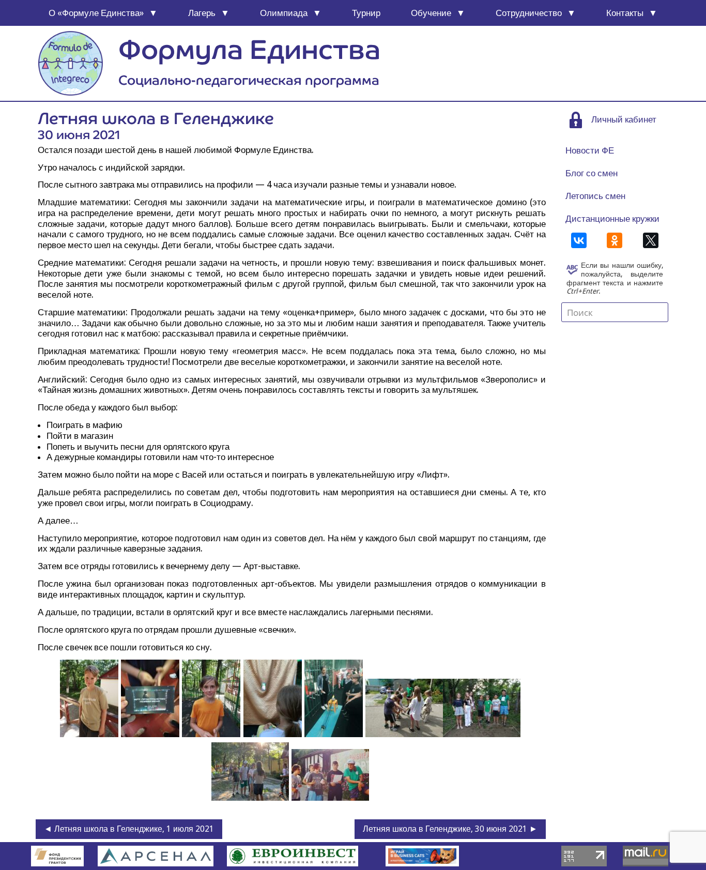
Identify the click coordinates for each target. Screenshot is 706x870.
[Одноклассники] (614, 240)
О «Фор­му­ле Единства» (96, 13)
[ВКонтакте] (579, 240)
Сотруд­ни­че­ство (529, 13)
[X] (650, 240)
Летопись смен (595, 196)
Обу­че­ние (431, 13)
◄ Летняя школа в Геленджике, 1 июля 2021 (129, 829)
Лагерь (202, 13)
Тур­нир (366, 13)
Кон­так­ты (624, 13)
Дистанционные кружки (612, 218)
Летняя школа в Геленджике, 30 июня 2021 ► (450, 829)
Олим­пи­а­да (284, 13)
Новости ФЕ (589, 150)
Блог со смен (591, 173)
